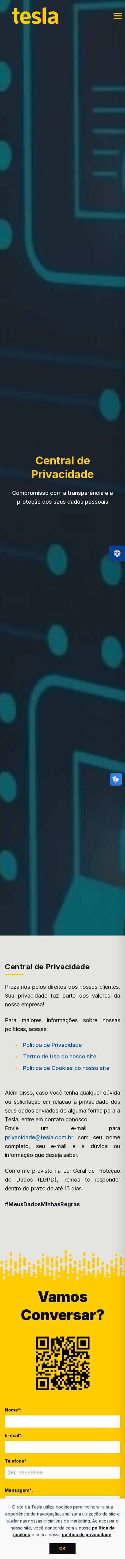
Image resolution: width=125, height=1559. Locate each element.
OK (62, 1548)
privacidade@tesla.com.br (39, 1137)
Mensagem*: (19, 1490)
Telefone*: (16, 1461)
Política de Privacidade (52, 1045)
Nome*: (13, 1409)
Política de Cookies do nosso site (66, 1068)
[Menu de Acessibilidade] (117, 553)
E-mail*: (13, 1435)
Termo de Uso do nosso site (59, 1056)
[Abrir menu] (117, 16)
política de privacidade (86, 1534)
